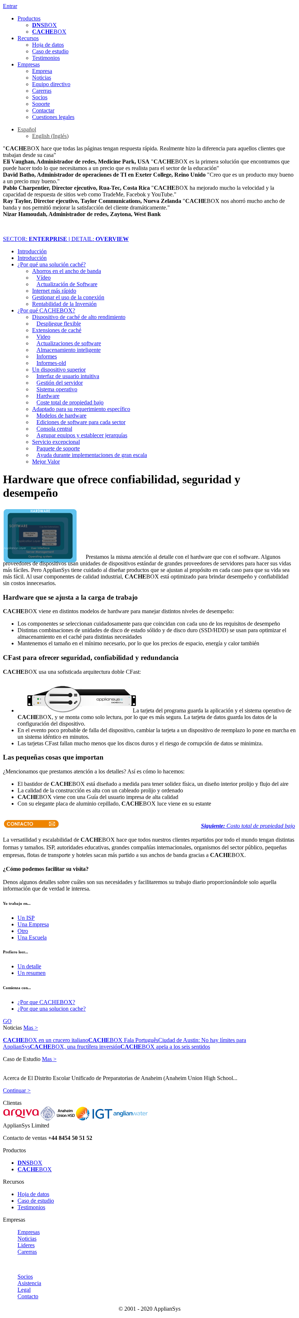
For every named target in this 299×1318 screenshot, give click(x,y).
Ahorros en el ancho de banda (66, 271)
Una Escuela (32, 937)
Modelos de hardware (61, 415)
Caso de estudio (50, 51)
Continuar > (17, 1090)
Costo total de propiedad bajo (248, 826)
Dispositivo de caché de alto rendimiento (78, 317)
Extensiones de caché (56, 330)
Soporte (41, 104)
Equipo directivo (51, 84)
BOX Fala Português (123, 1040)
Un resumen (32, 973)
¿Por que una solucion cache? (52, 1009)
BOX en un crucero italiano (45, 1040)
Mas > (30, 1028)
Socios (39, 97)
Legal (24, 1290)
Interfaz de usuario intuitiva (67, 376)
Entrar (10, 6)
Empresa (42, 71)
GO (7, 1021)
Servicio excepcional (56, 442)
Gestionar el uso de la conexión (68, 297)
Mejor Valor (46, 461)
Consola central (54, 429)
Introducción (32, 251)
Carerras (41, 91)
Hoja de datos (48, 45)
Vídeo (43, 277)
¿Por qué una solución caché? (52, 264)
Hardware (47, 396)
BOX (44, 25)
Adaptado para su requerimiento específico (81, 409)
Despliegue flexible (58, 323)
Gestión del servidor (59, 383)
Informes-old (51, 363)
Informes (46, 356)
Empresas (29, 64)
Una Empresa (33, 924)
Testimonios (46, 58)
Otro (23, 931)
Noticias (41, 77)
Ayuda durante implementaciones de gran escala (91, 455)
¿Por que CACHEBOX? (46, 1002)
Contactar (43, 110)
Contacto (28, 1296)
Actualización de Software (66, 284)
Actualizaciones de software (68, 343)
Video (43, 337)
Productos (29, 18)
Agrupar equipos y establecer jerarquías (81, 435)
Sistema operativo (56, 389)
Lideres (26, 1245)
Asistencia (29, 1283)
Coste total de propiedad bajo (70, 402)
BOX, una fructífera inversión (75, 1047)
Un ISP (26, 918)
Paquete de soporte (58, 448)
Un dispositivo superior (59, 369)
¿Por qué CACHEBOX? (46, 310)
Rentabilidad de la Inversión (64, 304)
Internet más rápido (54, 291)
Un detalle (29, 966)
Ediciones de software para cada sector (80, 422)
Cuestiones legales (53, 117)
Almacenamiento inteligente (68, 350)
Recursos (28, 38)
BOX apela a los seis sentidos (165, 1047)
